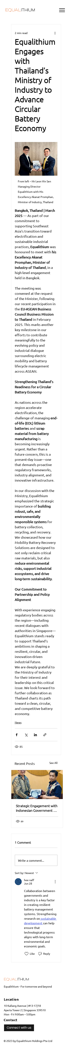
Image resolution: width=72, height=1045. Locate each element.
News (18, 722)
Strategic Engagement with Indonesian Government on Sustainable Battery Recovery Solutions (36, 808)
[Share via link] (45, 735)
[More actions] (55, 33)
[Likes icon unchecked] (26, 953)
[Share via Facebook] (16, 735)
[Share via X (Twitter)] (26, 735)
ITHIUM (20, 10)
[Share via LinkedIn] (35, 735)
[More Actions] (55, 881)
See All (53, 762)
